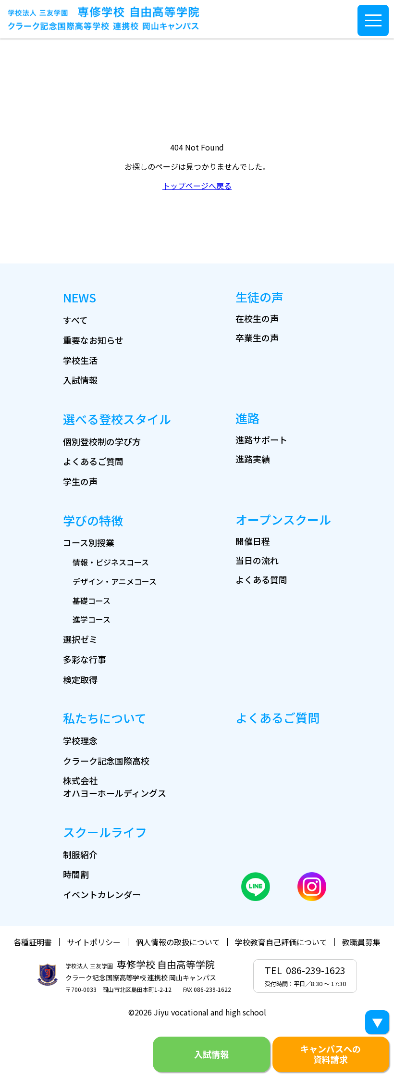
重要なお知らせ (93, 340)
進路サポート (261, 439)
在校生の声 (257, 318)
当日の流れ (257, 560)
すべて (75, 319)
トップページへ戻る (197, 185)
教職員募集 (361, 942)
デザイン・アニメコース (115, 581)
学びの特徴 (93, 520)
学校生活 (80, 360)
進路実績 (252, 458)
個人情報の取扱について (177, 942)
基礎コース (92, 600)
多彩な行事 (84, 659)
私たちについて (105, 717)
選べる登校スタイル (117, 418)
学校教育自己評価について (281, 942)
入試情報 (80, 380)
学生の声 (80, 481)
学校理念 (80, 740)
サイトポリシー (94, 942)
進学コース (92, 619)
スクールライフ (105, 831)
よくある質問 (261, 579)
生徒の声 (259, 296)
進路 (247, 417)
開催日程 (252, 541)
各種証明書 (32, 942)
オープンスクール (283, 519)
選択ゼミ (80, 639)
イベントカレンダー (102, 894)
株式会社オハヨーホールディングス (114, 786)
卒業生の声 (257, 337)
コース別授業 (88, 542)
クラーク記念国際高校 (106, 760)
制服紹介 (80, 854)
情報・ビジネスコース (111, 562)
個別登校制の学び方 (102, 441)
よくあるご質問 (93, 461)
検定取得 (80, 679)
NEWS (79, 297)
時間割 (76, 874)
